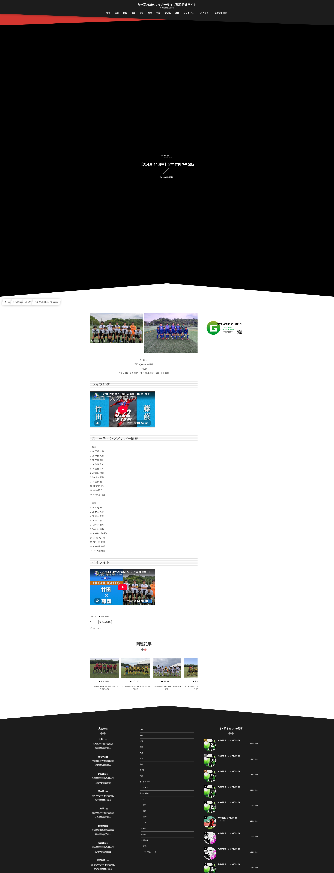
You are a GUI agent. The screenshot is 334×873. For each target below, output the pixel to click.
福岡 (141, 735)
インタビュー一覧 (149, 852)
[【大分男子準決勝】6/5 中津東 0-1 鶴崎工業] (135, 668)
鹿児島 (142, 770)
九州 (141, 730)
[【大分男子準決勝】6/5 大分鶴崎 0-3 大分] (167, 668)
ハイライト (144, 787)
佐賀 (141, 741)
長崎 (141, 747)
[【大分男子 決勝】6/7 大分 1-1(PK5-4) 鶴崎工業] (104, 668)
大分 (141, 753)
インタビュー (145, 782)
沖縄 (141, 776)
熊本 (141, 758)
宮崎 (141, 764)
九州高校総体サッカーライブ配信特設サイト (167, 4)
